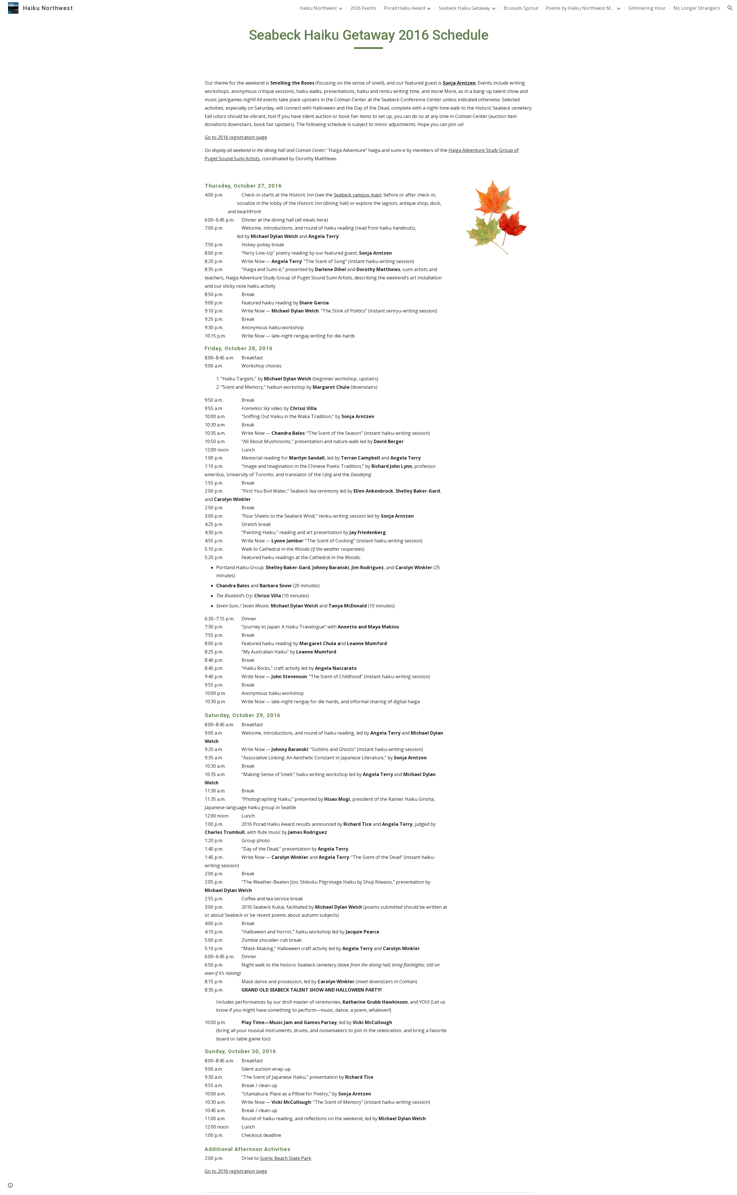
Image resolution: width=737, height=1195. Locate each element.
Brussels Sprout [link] (521, 8)
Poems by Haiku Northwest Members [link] (580, 8)
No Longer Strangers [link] (696, 8)
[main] (368, 37)
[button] (730, 8)
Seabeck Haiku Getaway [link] (464, 8)
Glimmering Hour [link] (647, 8)
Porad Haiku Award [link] (404, 8)
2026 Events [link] (363, 8)
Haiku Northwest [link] (318, 8)
